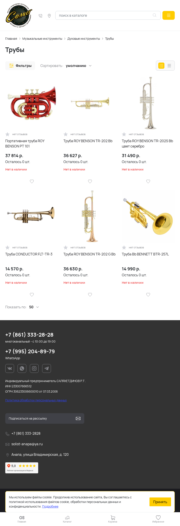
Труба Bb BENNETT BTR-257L (145, 254)
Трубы (109, 38)
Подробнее (50, 506)
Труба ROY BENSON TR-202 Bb (87, 140)
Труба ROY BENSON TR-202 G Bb (89, 254)
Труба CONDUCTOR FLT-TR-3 (28, 254)
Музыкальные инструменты (42, 38)
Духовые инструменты (83, 38)
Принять (160, 501)
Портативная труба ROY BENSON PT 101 (24, 143)
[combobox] (108, 15)
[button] (168, 15)
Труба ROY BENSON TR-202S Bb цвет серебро (147, 143)
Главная (11, 38)
